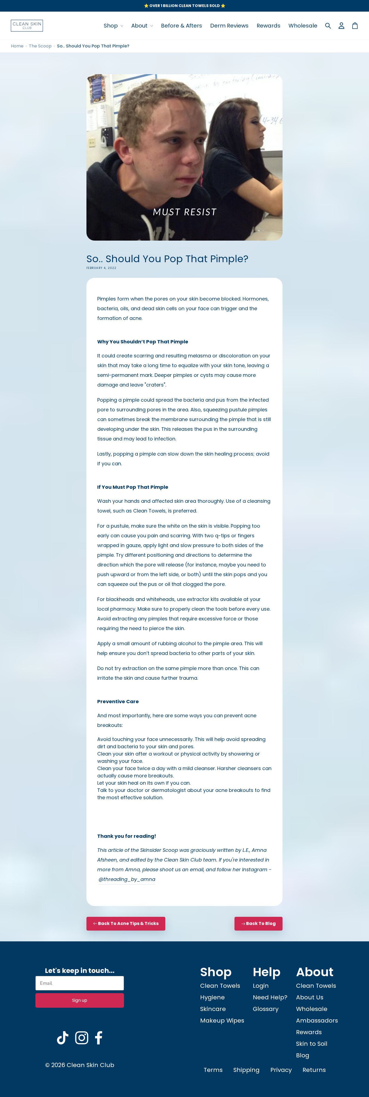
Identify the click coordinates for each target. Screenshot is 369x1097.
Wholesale (303, 25)
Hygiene (212, 997)
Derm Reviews (229, 25)
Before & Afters (181, 25)
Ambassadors (317, 1020)
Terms (213, 1070)
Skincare (213, 1009)
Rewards (268, 25)
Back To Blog (261, 923)
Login (261, 986)
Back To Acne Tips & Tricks (128, 923)
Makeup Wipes (222, 1020)
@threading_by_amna (127, 879)
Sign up (79, 1000)
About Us (309, 997)
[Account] (341, 25)
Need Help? (270, 997)
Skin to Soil (311, 1044)
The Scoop (40, 46)
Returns (314, 1070)
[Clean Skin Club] (27, 26)
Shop (111, 25)
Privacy (281, 1070)
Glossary (266, 1009)
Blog (302, 1055)
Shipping (246, 1070)
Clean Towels (220, 986)
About (140, 25)
